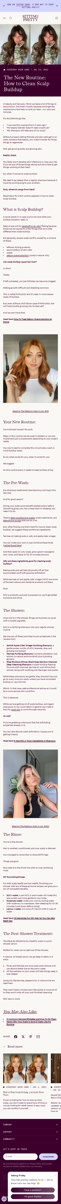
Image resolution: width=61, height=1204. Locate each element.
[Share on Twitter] (23, 1037)
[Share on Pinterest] (31, 1037)
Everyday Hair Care (18, 69)
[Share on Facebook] (16, 1037)
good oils (15, 709)
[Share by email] (38, 1037)
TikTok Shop (23, 4)
